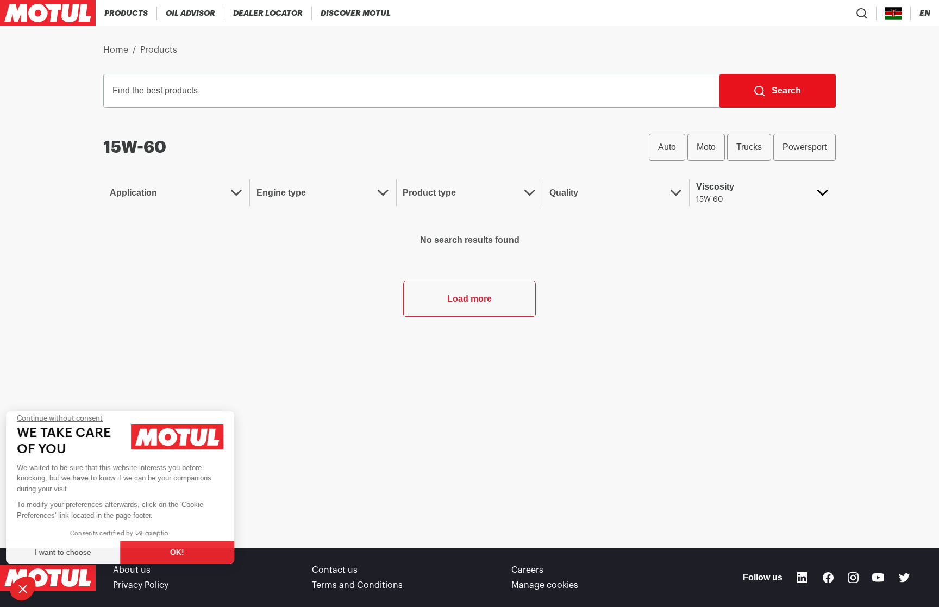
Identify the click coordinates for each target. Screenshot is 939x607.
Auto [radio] (667, 147)
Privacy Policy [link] (140, 585)
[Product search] (862, 13)
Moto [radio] (706, 147)
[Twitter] (904, 577)
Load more (469, 298)
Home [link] (115, 50)
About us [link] (132, 570)
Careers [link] (527, 570)
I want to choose (68, 552)
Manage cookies (544, 585)
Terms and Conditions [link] (357, 585)
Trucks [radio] (749, 147)
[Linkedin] (802, 577)
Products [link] (158, 50)
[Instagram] (853, 577)
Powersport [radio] (804, 147)
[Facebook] (828, 577)
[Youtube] (878, 577)
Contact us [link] (335, 570)
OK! (182, 552)
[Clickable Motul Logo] (48, 13)
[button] (23, 588)
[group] (742, 147)
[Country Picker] (894, 13)
